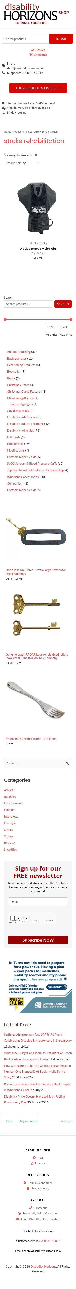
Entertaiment (13, 803)
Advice (8, 790)
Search (61, 38)
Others (9, 836)
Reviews (9, 843)
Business (10, 796)
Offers (8, 829)
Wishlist (66, 1121)
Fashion (9, 809)
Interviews (11, 816)
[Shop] (9, 1118)
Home (7, 131)
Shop (9, 1121)
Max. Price (66, 334)
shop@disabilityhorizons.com (42, 1250)
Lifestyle (10, 823)
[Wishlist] (66, 1118)
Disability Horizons (43, 1266)
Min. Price (51, 334)
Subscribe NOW (38, 940)
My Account (28, 1121)
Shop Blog (10, 849)
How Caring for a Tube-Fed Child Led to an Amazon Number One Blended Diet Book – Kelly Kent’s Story (37, 1071)
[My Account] (28, 1118)
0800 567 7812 (50, 1240)
